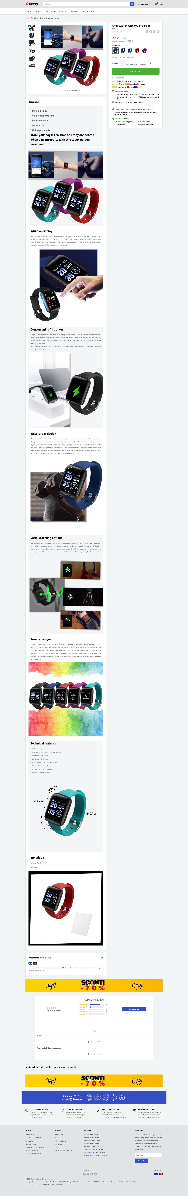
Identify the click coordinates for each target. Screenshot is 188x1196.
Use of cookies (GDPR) (33, 1138)
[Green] (130, 51)
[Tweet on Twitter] (154, 31)
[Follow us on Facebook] (84, 1174)
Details (124, 114)
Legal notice (59, 1144)
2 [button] (91, 1042)
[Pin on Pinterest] (150, 31)
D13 (113, 29)
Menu (27, 11)
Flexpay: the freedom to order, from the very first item (133, 109)
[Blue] (123, 51)
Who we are (74, 11)
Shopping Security (121, 118)
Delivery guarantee (121, 91)
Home (27, 18)
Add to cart (135, 71)
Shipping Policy (30, 1144)
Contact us (38, 11)
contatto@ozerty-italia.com (98, 1155)
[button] (116, 32)
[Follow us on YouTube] (91, 1174)
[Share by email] (158, 31)
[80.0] (94, 1024)
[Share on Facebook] (147, 31)
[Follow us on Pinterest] (88, 1174)
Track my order (51, 11)
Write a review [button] (134, 1009)
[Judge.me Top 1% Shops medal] (122, 1097)
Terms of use (29, 1141)
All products (34, 18)
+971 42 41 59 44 (131, 1182)
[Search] (132, 4)
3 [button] (94, 1042)
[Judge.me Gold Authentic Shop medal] (106, 1097)
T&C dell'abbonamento (33, 1153)
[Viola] (144, 51)
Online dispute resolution (63, 1150)
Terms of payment (31, 1150)
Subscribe (141, 1161)
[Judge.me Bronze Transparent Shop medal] (114, 1097)
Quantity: (115, 63)
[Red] (137, 51)
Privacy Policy (30, 1134)
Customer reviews (88, 11)
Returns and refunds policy (34, 1147)
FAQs (56, 1147)
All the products (60, 1141)
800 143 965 (63, 11)
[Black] (115, 51)
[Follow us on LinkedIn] (95, 1174)
